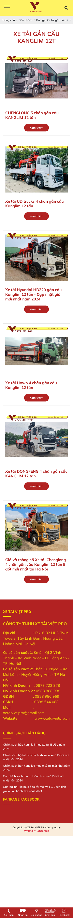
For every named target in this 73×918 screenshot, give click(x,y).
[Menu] (7, 7)
